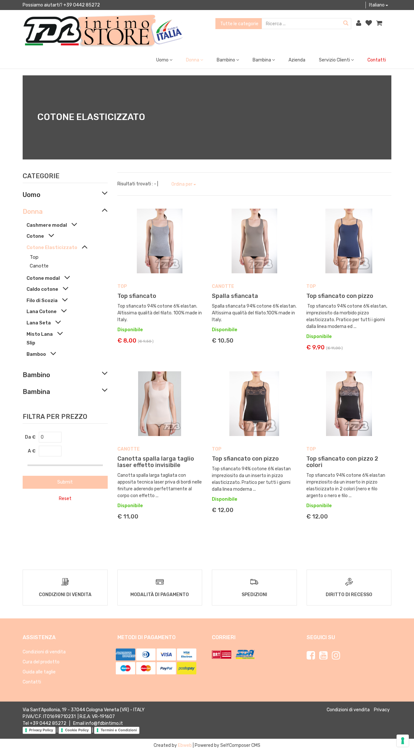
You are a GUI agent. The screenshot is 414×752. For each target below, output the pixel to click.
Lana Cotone (42, 311)
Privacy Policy (41, 730)
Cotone (35, 236)
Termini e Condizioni (119, 730)
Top (34, 257)
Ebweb (185, 745)
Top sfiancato (136, 296)
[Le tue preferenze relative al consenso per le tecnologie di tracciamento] (403, 741)
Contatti (376, 60)
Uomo (31, 195)
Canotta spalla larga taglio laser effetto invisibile (155, 462)
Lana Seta (39, 323)
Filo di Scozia (42, 300)
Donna (33, 211)
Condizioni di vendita (44, 652)
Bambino (36, 375)
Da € (30, 437)
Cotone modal (43, 278)
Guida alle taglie (39, 672)
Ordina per (182, 184)
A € (32, 451)
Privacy (382, 710)
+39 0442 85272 (48, 723)
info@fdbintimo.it (104, 723)
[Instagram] (336, 655)
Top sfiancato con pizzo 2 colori (342, 462)
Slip (31, 343)
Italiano (377, 5)
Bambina (36, 392)
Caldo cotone (42, 289)
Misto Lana (40, 334)
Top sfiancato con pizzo (339, 296)
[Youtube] (323, 655)
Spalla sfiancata (235, 296)
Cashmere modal (47, 225)
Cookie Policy (77, 730)
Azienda (297, 60)
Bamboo (36, 354)
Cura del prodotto (41, 662)
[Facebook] (311, 655)
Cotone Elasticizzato (52, 247)
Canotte (39, 266)
